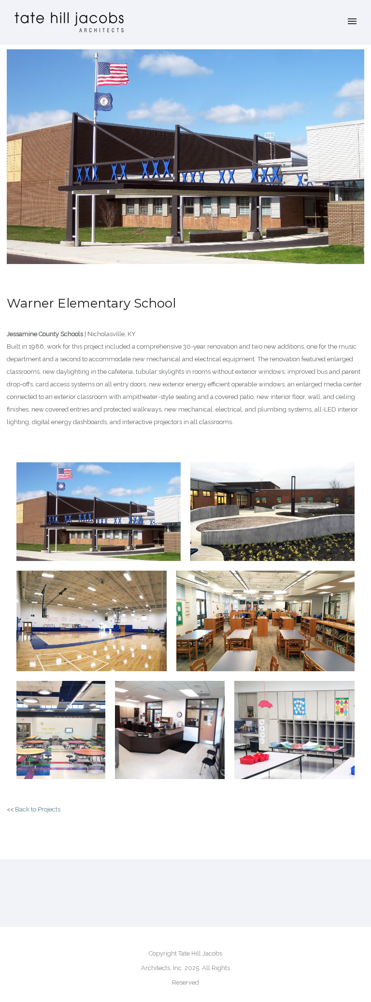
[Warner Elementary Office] (170, 730)
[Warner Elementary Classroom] (294, 730)
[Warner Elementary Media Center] (265, 621)
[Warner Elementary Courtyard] (272, 511)
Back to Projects (37, 809)
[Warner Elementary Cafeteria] (60, 730)
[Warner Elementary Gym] (91, 621)
